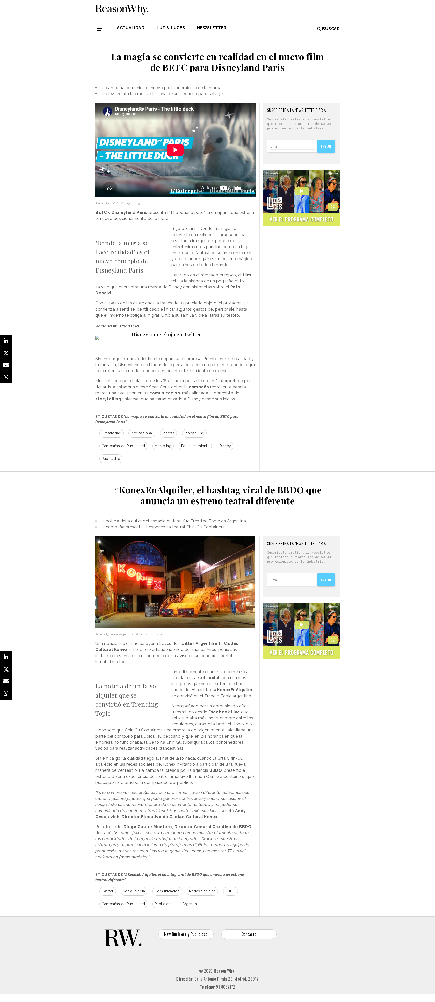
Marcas (168, 433)
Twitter (108, 891)
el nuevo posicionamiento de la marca (133, 218)
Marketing (163, 446)
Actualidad (130, 27)
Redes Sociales (202, 891)
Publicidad (111, 459)
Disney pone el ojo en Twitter (166, 334)
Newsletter (212, 27)
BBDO (230, 891)
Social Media (134, 891)
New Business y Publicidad (186, 934)
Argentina (190, 904)
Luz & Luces (171, 27)
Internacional (142, 433)
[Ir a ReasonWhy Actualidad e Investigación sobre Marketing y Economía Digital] (121, 8)
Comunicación (167, 891)
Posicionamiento (195, 446)
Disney (225, 446)
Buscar (331, 28)
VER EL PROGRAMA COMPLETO (301, 219)
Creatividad (111, 433)
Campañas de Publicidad (123, 446)
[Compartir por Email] (6, 365)
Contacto (249, 934)
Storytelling (194, 433)
